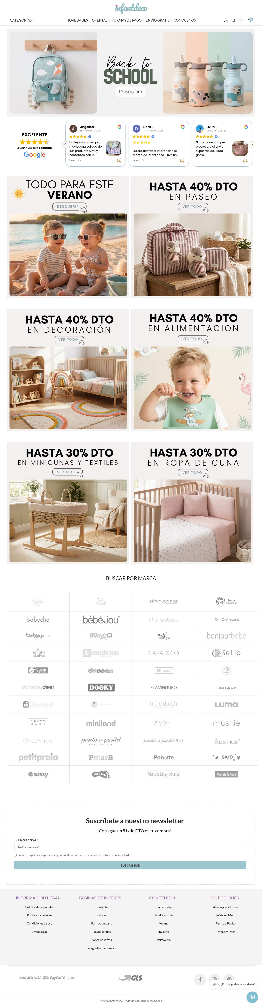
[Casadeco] (163, 653)
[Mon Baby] (163, 723)
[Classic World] (38, 670)
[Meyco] (38, 723)
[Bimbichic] (163, 619)
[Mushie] (226, 723)
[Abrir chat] (252, 997)
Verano (164, 923)
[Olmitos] (38, 741)
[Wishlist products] (241, 20)
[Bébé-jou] (101, 619)
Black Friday (163, 907)
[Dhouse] (163, 670)
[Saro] (226, 757)
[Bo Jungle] (163, 636)
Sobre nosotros (102, 940)
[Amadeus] (101, 601)
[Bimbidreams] (226, 619)
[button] (252, 144)
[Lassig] (101, 704)
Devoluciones (102, 931)
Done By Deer (225, 931)
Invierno (163, 931)
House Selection (227, 687)
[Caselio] (226, 653)
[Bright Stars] (38, 653)
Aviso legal (39, 931)
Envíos (101, 915)
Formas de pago (101, 923)
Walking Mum (225, 915)
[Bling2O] (101, 636)
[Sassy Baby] (38, 774)
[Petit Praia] (38, 757)
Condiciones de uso (39, 923)
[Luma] (226, 704)
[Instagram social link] (214, 979)
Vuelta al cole (164, 915)
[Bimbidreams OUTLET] (38, 636)
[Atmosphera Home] (163, 601)
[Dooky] (101, 687)
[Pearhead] (226, 741)
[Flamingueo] (163, 687)
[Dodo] (226, 670)
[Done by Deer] (38, 687)
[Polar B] (101, 757)
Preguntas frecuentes (101, 948)
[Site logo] (131, 7)
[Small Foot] (101, 774)
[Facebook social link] (200, 979)
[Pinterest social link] (229, 979)
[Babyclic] (38, 619)
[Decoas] (101, 670)
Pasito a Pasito (226, 923)
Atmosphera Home (226, 907)
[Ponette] (163, 757)
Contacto (101, 907)
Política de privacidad (39, 907)
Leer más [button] (75, 160)
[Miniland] (101, 723)
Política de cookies (39, 915)
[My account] (226, 20)
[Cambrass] (101, 653)
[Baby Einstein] (226, 601)
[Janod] (38, 704)
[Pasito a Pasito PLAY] (163, 741)
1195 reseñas (42, 148)
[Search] (234, 20)
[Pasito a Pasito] (101, 741)
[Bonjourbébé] (226, 636)
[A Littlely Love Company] (38, 601)
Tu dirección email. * (26, 839)
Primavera (164, 940)
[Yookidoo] (226, 774)
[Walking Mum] (163, 774)
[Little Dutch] (163, 704)
